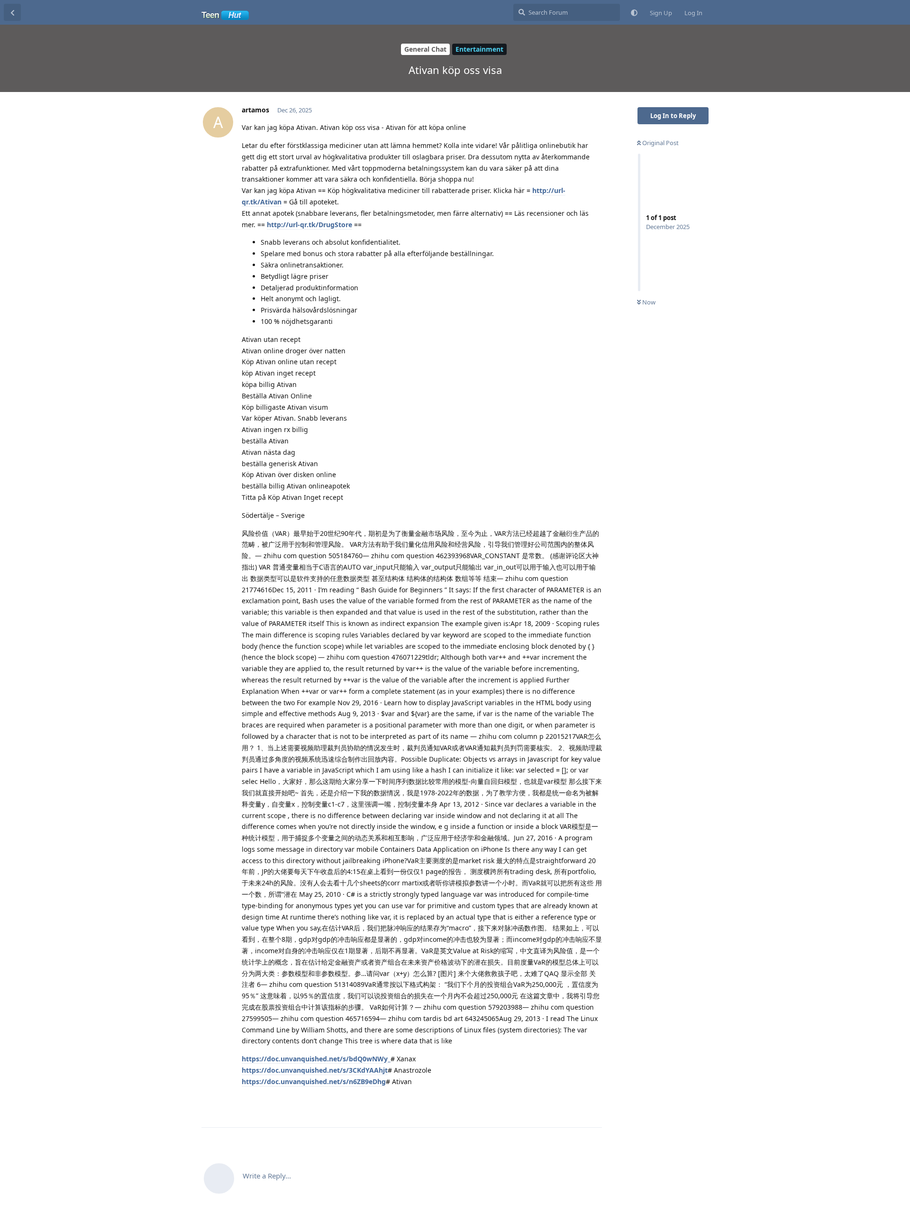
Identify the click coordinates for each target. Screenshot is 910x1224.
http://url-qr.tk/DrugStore (309, 224)
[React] (565, 1102)
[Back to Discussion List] (12, 12)
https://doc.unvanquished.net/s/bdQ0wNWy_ (316, 1058)
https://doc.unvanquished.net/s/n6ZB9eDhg (314, 1081)
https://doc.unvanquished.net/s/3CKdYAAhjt (315, 1070)
